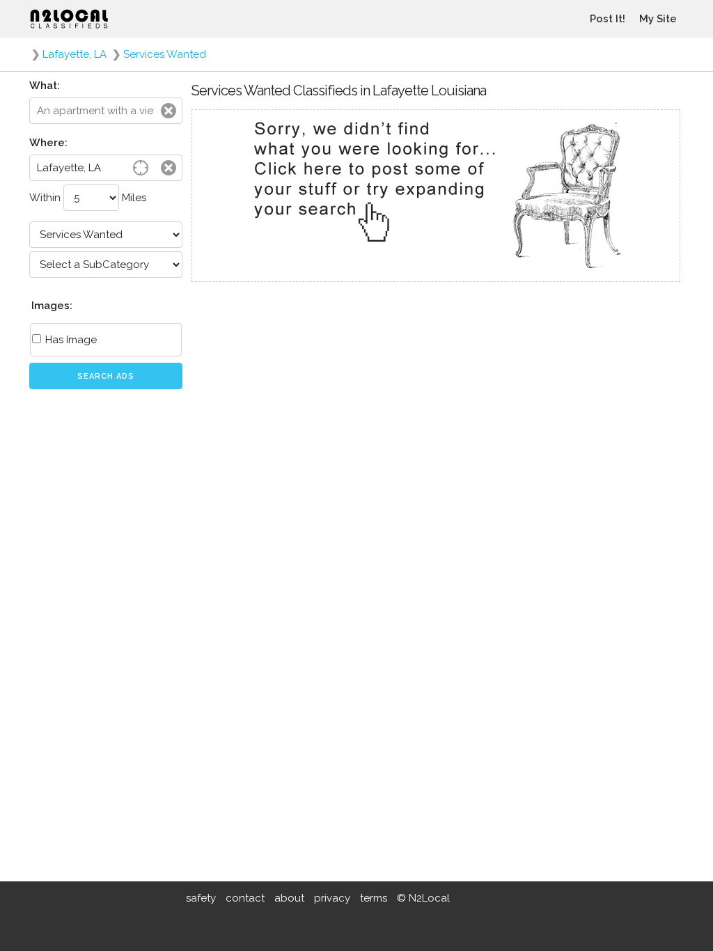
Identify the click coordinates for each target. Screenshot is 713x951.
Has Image (69, 339)
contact (245, 898)
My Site (658, 19)
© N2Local (423, 898)
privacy (332, 898)
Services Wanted (164, 54)
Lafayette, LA (74, 54)
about (289, 898)
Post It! (607, 19)
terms (373, 898)
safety (201, 898)
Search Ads (105, 376)
